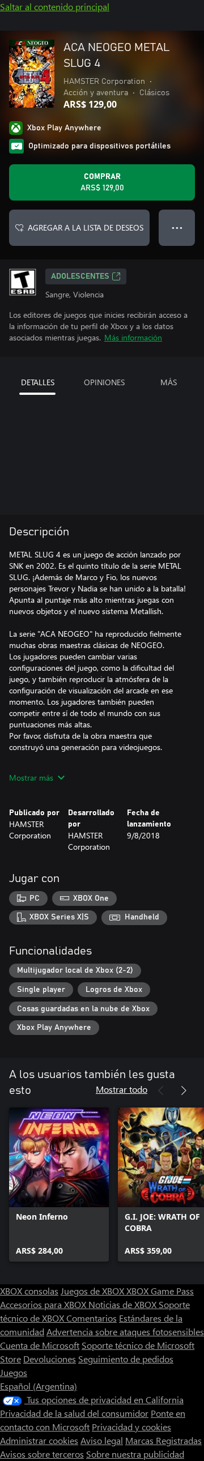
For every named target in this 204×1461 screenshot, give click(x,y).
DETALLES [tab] (37, 382)
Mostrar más (31, 777)
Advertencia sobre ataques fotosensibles (125, 1332)
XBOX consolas (29, 1291)
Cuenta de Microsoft (39, 1345)
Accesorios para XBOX (44, 1304)
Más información (133, 337)
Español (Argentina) (38, 1386)
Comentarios (91, 1318)
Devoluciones (49, 1359)
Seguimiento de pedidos (125, 1359)
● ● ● (177, 227)
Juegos (13, 1372)
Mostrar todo (121, 1089)
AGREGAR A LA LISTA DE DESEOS (85, 227)
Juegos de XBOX (93, 1291)
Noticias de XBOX (123, 1304)
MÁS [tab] (168, 382)
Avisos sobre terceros (42, 1454)
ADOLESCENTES (80, 276)
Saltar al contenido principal (54, 6)
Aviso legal (101, 1440)
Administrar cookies (39, 1440)
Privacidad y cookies (131, 1427)
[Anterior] (161, 1090)
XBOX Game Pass (160, 1291)
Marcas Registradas (163, 1440)
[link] (59, 1185)
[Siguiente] (183, 1090)
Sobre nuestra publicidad (135, 1454)
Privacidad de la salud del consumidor (74, 1413)
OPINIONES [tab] (104, 382)
